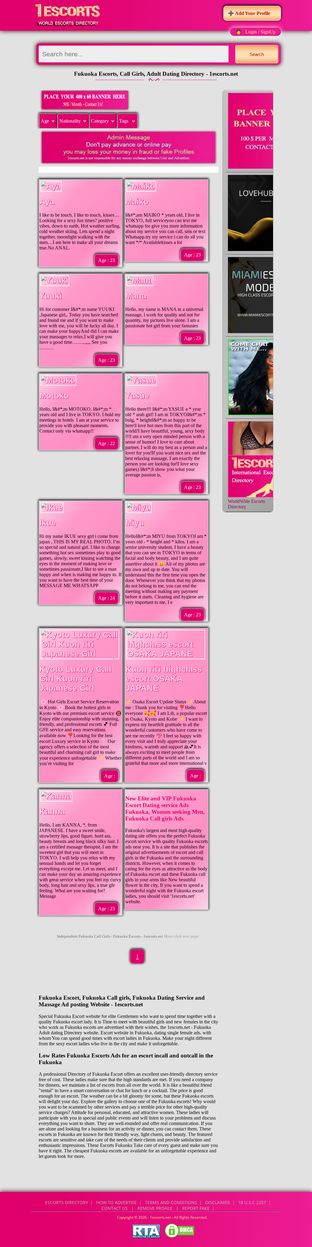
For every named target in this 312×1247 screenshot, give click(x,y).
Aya (46, 201)
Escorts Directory (66, 1202)
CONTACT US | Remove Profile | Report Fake (155, 1208)
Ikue (47, 523)
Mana (135, 296)
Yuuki (50, 296)
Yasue (137, 395)
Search (257, 54)
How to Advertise (116, 1202)
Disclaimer (217, 1202)
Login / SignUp (260, 31)
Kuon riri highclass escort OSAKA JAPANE (163, 679)
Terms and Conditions (171, 1202)
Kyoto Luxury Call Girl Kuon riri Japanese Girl (75, 679)
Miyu (134, 523)
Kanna (52, 811)
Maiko (137, 201)
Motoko (54, 395)
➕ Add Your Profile (249, 13)
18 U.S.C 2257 (252, 1202)
